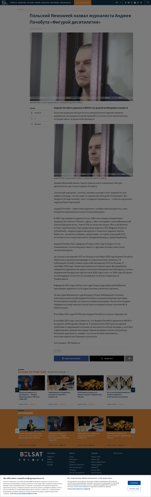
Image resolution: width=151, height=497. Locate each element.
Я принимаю (134, 483)
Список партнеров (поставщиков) (78, 489)
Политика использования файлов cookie (23, 493)
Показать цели (134, 489)
